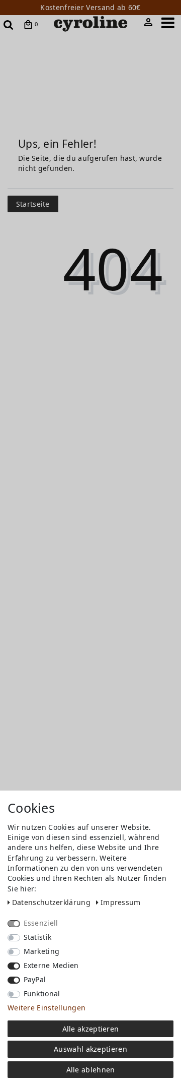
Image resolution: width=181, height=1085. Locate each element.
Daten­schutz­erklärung (52, 902)
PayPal (35, 979)
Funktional (42, 993)
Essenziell (41, 923)
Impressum (121, 902)
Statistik (38, 937)
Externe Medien (51, 965)
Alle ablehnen (90, 1069)
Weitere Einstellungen (46, 1007)
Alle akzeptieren (90, 1029)
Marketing (42, 951)
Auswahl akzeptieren (90, 1049)
